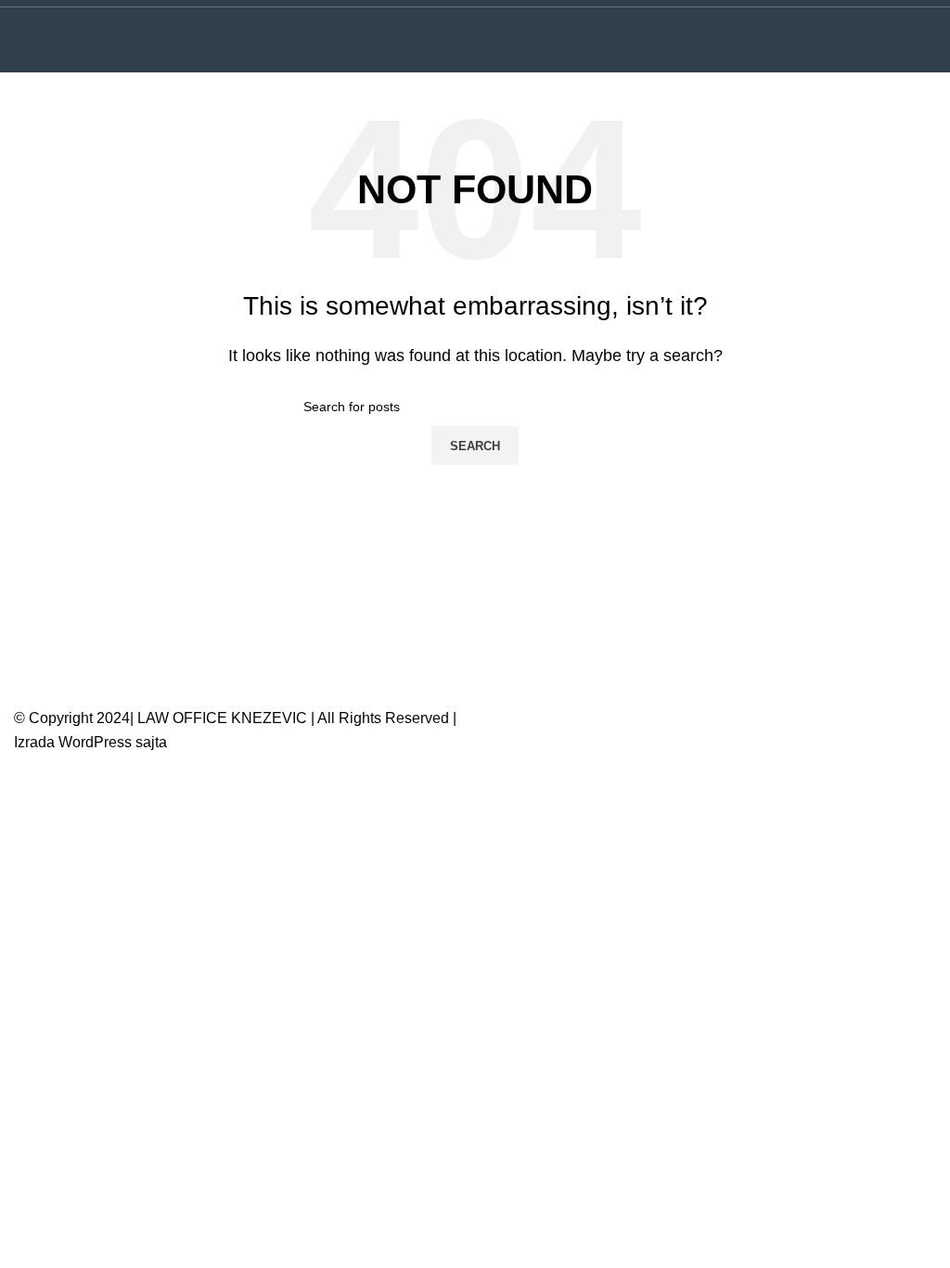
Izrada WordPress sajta (90, 742)
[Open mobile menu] (928, 39)
